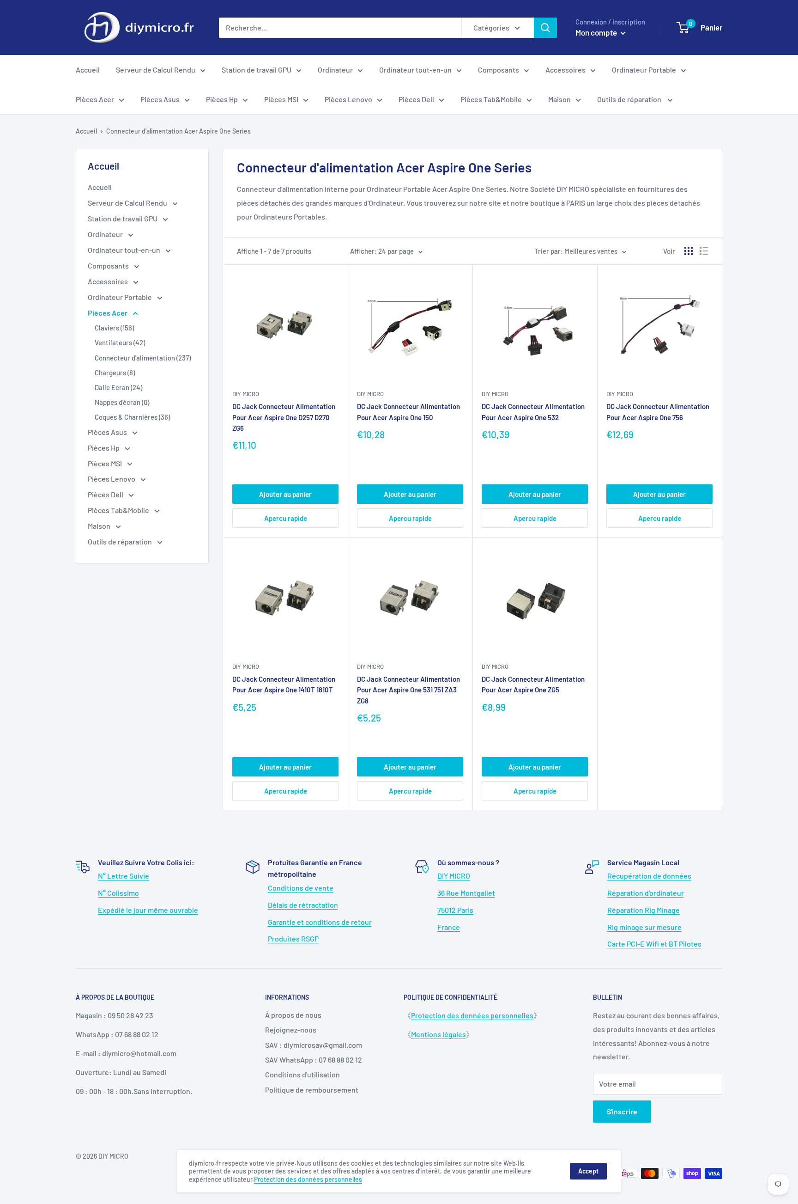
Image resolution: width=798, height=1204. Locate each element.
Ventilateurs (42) (120, 342)
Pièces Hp (222, 99)
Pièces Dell (416, 99)
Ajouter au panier (285, 494)
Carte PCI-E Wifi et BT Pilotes (654, 943)
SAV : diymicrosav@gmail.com (313, 1044)
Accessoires (565, 69)
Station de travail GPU (256, 69)
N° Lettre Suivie (123, 875)
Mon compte (596, 32)
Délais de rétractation (303, 904)
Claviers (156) (114, 328)
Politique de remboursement (311, 1089)
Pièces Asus (160, 99)
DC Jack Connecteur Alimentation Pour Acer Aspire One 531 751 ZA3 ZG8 (408, 690)
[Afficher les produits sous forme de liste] (704, 251)
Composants (498, 69)
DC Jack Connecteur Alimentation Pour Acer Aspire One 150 (408, 411)
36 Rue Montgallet (466, 892)
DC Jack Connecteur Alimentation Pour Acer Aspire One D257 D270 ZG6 (283, 417)
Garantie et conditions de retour (320, 921)
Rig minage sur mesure (644, 927)
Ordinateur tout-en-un (415, 69)
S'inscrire (622, 1111)
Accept (588, 1171)
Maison (559, 99)
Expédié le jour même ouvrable (148, 909)
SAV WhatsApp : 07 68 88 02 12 (313, 1059)
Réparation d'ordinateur (645, 892)
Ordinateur (335, 69)
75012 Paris (455, 909)
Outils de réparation (630, 99)
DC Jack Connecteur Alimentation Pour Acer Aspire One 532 (533, 411)
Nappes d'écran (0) (122, 402)
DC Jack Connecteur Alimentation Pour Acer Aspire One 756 (657, 411)
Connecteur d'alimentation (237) (143, 358)
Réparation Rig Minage (643, 909)
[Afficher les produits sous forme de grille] (688, 251)
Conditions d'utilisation (302, 1074)
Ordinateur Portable (644, 69)
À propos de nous (293, 1014)
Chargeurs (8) (115, 372)
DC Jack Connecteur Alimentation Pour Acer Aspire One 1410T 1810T (283, 684)
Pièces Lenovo (348, 99)
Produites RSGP (293, 938)
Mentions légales (438, 1034)
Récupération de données (649, 875)
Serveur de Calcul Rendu (155, 69)
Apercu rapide (285, 518)
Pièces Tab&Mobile (491, 99)
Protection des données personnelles (472, 1015)
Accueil (88, 69)
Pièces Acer (95, 99)
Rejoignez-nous (290, 1029)
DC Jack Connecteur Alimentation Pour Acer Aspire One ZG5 (533, 684)
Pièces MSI (281, 99)
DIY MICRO (453, 875)
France (448, 927)
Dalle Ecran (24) (118, 387)
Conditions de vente (300, 887)
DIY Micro (245, 393)
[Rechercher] (545, 28)
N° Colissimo (118, 892)
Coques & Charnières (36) (132, 417)
